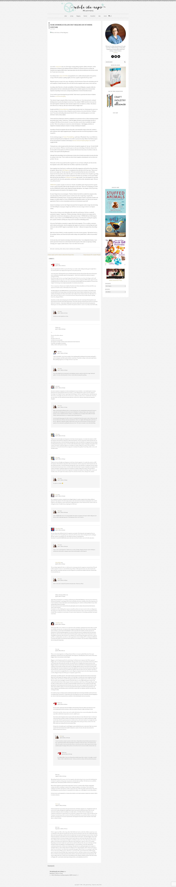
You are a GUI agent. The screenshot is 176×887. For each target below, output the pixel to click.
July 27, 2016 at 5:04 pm (60, 459)
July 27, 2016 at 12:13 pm (63, 353)
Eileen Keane (58, 528)
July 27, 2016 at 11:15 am (62, 313)
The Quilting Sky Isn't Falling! (57, 871)
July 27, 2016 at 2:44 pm (62, 370)
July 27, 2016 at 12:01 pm (60, 329)
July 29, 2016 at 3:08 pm (60, 624)
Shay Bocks (99, 884)
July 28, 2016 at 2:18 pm (60, 564)
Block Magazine (65, 170)
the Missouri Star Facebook (70, 177)
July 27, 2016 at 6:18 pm (60, 530)
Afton (56, 434)
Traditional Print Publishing (74, 249)
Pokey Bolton (58, 562)
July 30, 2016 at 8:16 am (60, 650)
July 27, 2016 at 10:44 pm (63, 512)
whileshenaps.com (88, 7)
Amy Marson (58, 622)
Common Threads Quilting (68, 137)
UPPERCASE (53, 185)
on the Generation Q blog (60, 96)
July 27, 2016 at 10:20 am (60, 265)
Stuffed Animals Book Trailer (115, 280)
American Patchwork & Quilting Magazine (81, 140)
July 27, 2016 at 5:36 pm (60, 496)
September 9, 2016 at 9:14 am (61, 828)
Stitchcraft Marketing (63, 109)
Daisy (56, 494)
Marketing (57, 249)
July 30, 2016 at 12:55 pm (67, 754)
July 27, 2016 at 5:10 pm (62, 480)
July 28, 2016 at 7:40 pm (60, 596)
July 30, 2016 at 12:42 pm (65, 737)
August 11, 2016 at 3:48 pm (60, 805)
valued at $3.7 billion (63, 76)
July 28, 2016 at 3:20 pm (62, 580)
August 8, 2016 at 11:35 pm (60, 776)
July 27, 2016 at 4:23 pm (60, 387)
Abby (59, 311)
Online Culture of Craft (64, 249)
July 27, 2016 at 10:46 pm (63, 546)
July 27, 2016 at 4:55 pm (60, 435)
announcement (58, 66)
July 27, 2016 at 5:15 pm (62, 407)
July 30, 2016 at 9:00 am (62, 704)
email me (116, 52)
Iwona (56, 804)
